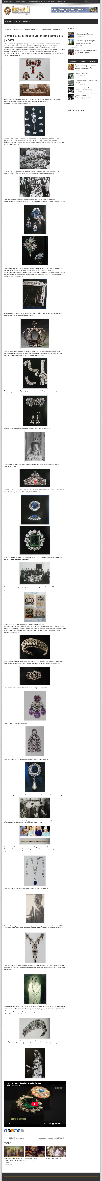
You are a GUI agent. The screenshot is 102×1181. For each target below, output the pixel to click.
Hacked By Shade (31, 1158)
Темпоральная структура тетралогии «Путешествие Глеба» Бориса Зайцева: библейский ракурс (86, 66)
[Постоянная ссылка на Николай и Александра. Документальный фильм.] (71, 100)
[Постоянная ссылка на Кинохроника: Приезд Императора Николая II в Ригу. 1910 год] (71, 92)
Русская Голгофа (17, 29)
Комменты (93, 61)
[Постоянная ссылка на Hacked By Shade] (35, 1156)
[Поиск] (96, 1)
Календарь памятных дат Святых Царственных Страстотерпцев (46, 1)
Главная (8, 21)
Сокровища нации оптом (16, 1138)
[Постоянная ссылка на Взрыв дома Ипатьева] (56, 1156)
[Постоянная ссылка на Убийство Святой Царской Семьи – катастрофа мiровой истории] (14, 1156)
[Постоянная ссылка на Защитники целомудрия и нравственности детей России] (71, 37)
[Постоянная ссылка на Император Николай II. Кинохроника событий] (71, 85)
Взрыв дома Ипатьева (53, 1158)
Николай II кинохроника (82, 73)
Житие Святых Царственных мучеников (15, 1)
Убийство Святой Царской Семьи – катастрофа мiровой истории (14, 1160)
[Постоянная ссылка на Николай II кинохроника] (71, 78)
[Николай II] (17, 13)
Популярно (73, 61)
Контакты (26, 21)
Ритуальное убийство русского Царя (50, 1138)
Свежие (83, 61)
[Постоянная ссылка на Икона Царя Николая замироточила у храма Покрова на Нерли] (71, 55)
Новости (17, 21)
